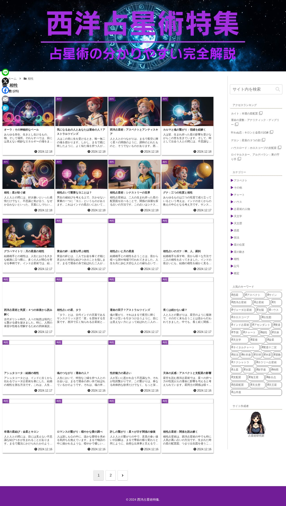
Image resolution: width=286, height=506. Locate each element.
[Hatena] (5, 108)
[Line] (5, 72)
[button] (278, 89)
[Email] (5, 99)
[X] (5, 81)
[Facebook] (5, 90)
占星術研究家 (256, 435)
